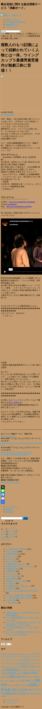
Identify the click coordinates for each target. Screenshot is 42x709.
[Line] (21, 491)
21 (9, 534)
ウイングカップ (14, 402)
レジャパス (22, 662)
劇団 (16, 669)
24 (16, 534)
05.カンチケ (10, 559)
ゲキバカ (18, 659)
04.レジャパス (11, 556)
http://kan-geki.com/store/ (10, 482)
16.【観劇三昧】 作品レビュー (18, 586)
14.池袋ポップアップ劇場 (16, 581)
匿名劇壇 (19, 673)
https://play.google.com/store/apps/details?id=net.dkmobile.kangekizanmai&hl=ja (16, 453)
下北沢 (23, 666)
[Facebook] (21, 494)
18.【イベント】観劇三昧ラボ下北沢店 (22, 591)
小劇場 (25, 673)
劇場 (13, 673)
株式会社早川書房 (33, 676)
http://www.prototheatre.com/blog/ (19, 206)
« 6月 (3, 539)
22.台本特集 (10, 600)
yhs (21, 654)
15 (11, 532)
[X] (21, 487)
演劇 (22, 680)
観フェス (22, 685)
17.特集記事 (10, 588)
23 (14, 534)
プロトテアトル (12, 507)
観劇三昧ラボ (13, 689)
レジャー (34, 663)
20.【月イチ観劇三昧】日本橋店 (19, 595)
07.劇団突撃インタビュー (16, 564)
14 (9, 532)
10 (16, 529)
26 (4, 537)
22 (11, 534)
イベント (6, 660)
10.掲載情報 (10, 571)
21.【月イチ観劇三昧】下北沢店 (19, 598)
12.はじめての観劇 (13, 576)
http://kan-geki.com (8, 436)
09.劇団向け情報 (12, 569)
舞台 (17, 685)
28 (9, 537)
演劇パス (29, 680)
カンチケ (12, 660)
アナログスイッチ (26, 656)
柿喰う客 (23, 677)
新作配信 (9, 509)
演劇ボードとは (12, 20)
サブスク (26, 659)
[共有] (21, 502)
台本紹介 (14, 603)
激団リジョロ (11, 685)
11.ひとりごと (11, 574)
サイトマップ (11, 27)
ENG (18, 654)
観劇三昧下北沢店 (16, 693)
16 (14, 532)
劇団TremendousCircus (25, 670)
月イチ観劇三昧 (10, 676)
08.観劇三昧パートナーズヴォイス (20, 566)
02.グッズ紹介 (11, 552)
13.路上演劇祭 (11, 578)
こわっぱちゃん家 (28, 654)
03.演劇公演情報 (7, 115)
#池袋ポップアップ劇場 (9, 654)
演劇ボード (16, 15)
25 (2, 537)
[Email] (21, 498)
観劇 (27, 685)
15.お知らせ (10, 583)
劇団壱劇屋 (7, 673)
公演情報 (8, 669)
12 (4, 532)
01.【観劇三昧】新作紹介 (16, 22)
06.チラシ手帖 (11, 561)
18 (2, 534)
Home (3, 34)
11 (2, 532)
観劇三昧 (9, 512)
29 (11, 537)
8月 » (9, 539)
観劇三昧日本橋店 (32, 693)
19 (4, 534)
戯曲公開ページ (12, 25)
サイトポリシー (12, 700)
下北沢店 (32, 666)
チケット (10, 663)
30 (14, 537)
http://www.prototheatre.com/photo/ (22, 202)
